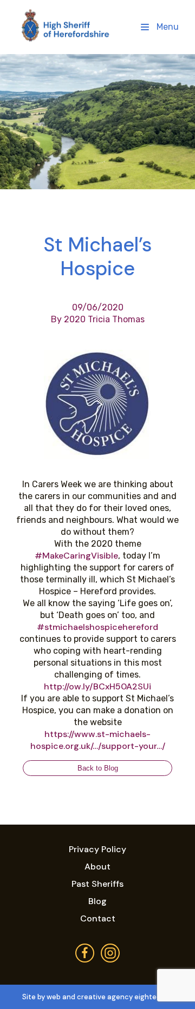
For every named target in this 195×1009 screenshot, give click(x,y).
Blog (97, 901)
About (97, 866)
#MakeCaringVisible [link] (76, 555)
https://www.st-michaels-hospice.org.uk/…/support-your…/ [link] (97, 740)
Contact (97, 918)
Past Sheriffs (97, 883)
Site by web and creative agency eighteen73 (97, 996)
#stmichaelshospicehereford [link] (97, 627)
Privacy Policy (97, 849)
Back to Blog (97, 768)
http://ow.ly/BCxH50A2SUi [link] (97, 686)
